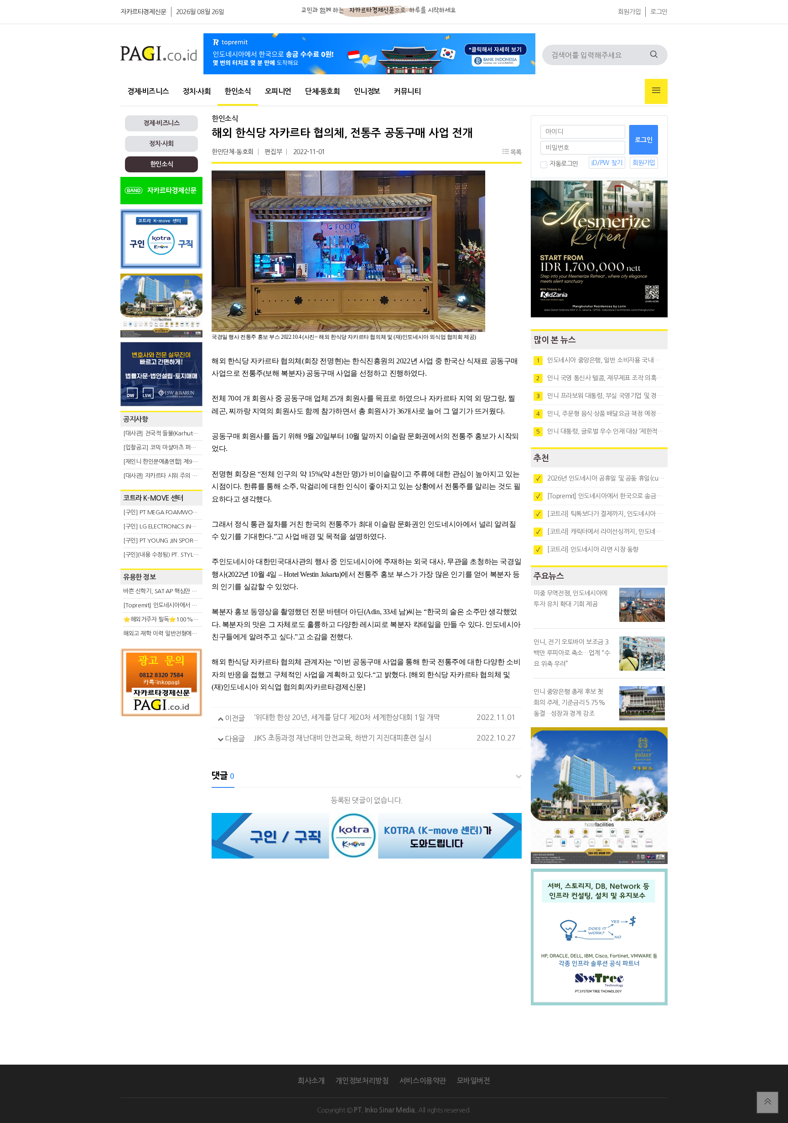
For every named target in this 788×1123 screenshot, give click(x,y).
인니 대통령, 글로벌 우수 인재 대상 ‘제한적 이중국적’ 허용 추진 (600, 431)
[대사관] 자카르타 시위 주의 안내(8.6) (169, 476)
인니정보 (367, 91)
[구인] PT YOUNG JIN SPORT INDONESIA (175, 540)
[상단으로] (767, 1102)
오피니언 (278, 91)
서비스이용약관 (422, 1080)
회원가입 (629, 12)
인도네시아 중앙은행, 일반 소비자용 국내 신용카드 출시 (600, 360)
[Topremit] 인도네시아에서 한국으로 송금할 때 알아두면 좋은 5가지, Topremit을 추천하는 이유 (600, 496)
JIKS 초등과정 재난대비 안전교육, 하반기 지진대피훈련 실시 (342, 737)
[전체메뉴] (656, 91)
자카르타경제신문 (143, 12)
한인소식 (237, 91)
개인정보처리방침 (362, 1080)
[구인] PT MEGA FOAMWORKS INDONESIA (178, 512)
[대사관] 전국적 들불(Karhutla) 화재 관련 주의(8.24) (187, 433)
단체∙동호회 (322, 91)
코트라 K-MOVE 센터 (153, 498)
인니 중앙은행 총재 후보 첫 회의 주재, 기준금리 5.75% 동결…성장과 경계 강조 (569, 702)
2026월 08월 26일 (200, 12)
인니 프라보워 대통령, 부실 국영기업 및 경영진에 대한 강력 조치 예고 (600, 396)
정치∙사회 (196, 91)
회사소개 (311, 1080)
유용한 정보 (139, 577)
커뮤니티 (407, 91)
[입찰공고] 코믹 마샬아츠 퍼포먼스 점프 (170, 447)
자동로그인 (564, 163)
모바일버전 (473, 1080)
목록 (515, 152)
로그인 (659, 12)
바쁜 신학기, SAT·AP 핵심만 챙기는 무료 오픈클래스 (185, 591)
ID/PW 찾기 (606, 163)
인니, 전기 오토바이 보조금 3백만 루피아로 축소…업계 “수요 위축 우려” (572, 653)
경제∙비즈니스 (148, 91)
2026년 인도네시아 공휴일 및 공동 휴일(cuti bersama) (600, 478)
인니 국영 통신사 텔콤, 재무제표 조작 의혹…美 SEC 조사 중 (600, 378)
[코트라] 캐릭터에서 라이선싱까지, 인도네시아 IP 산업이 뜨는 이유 (600, 531)
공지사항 (135, 419)
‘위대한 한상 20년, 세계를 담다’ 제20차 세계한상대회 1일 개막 (347, 717)
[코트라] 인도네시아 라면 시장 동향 (587, 549)
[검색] (654, 55)
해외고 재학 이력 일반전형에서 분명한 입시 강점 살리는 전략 (196, 634)
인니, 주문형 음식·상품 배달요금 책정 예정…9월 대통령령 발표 (600, 413)
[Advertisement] (161, 803)
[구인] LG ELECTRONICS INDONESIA (168, 526)
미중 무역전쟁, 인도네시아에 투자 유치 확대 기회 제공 (570, 598)
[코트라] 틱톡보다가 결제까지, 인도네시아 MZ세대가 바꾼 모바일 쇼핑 (600, 514)
